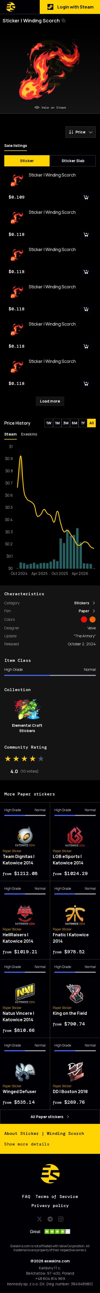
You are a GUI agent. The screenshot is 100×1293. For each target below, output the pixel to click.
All (91, 422)
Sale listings (15, 145)
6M (74, 422)
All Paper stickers (47, 1116)
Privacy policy (50, 1205)
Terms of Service (56, 1196)
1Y (83, 422)
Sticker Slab (73, 160)
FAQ (26, 1196)
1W (48, 422)
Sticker (27, 160)
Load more (50, 401)
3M (66, 422)
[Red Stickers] (84, 619)
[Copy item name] (63, 20)
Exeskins (29, 434)
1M (57, 422)
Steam (10, 434)
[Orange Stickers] (92, 619)
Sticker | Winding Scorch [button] (31, 20)
